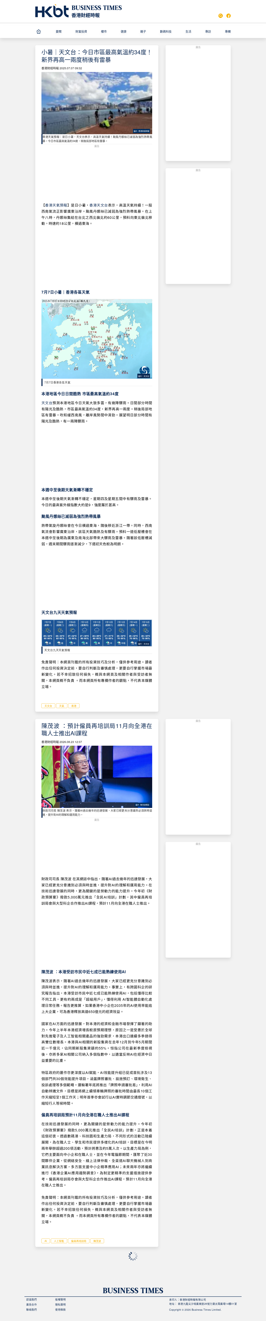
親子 (143, 31)
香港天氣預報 (56, 205)
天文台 (46, 402)
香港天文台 (98, 205)
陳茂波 (97, 1241)
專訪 (208, 31)
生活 (188, 31)
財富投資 (81, 31)
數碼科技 (166, 31)
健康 (123, 31)
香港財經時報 (85, 15)
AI (46, 1241)
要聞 (59, 31)
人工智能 (59, 1241)
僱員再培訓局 (78, 1241)
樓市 (104, 31)
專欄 (228, 31)
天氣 (61, 706)
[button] (64, 31)
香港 (73, 706)
